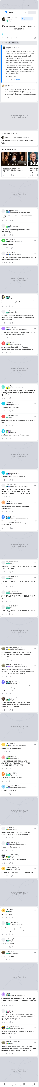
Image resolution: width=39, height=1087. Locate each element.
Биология (12, 313)
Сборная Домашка (17, 137)
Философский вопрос (17, 666)
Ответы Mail (14, 254)
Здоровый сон (15, 869)
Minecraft (13, 758)
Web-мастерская (16, 503)
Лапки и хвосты (15, 388)
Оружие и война (14, 241)
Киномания (14, 227)
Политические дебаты (18, 486)
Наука (11, 21)
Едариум (12, 829)
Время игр (14, 404)
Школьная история (16, 593)
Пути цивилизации (16, 649)
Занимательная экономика (19, 518)
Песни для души (16, 1028)
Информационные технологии (20, 212)
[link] (14, 165)
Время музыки (15, 775)
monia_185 (7, 137)
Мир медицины (15, 344)
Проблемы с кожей (15, 1012)
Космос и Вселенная (17, 329)
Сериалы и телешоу (17, 924)
